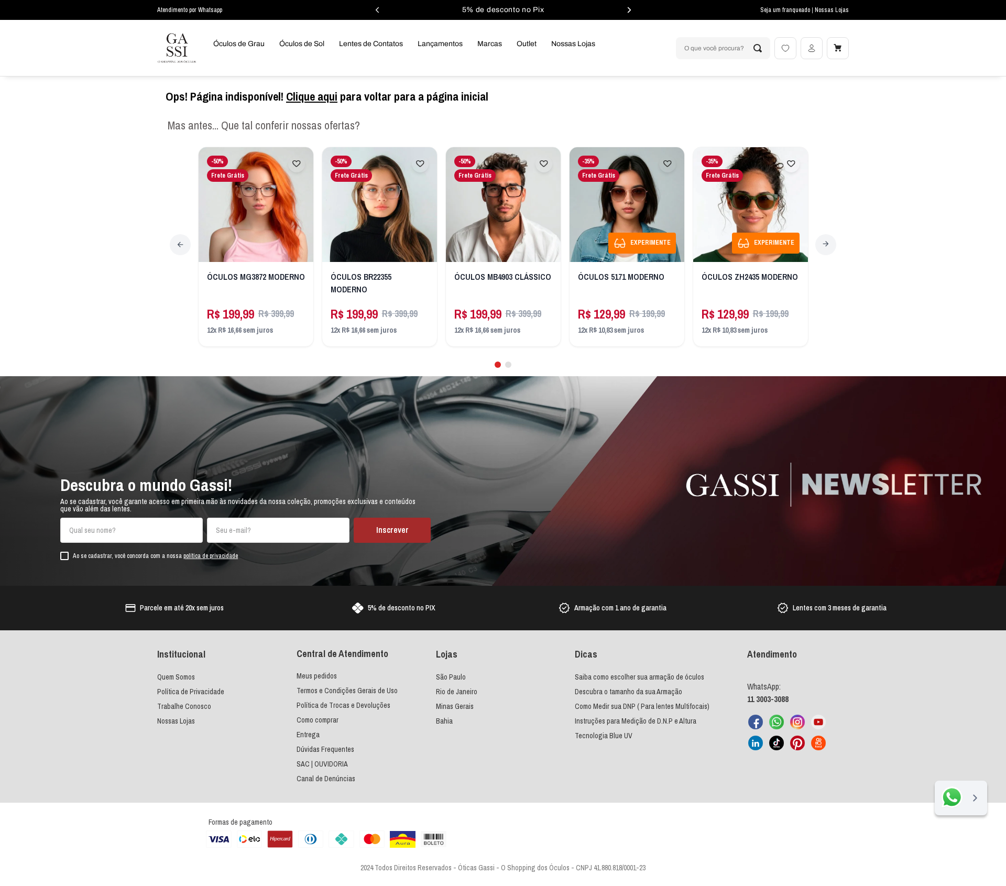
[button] (498, 365)
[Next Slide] (825, 244)
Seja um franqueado (786, 10)
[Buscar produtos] (757, 48)
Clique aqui (311, 96)
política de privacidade (210, 556)
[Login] (812, 48)
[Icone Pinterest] (797, 743)
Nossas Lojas (832, 10)
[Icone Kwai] (818, 743)
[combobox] (723, 48)
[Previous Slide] (180, 244)
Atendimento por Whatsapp (189, 10)
